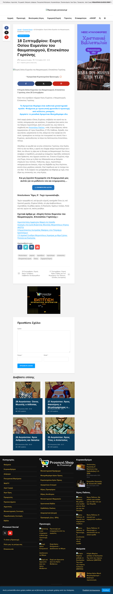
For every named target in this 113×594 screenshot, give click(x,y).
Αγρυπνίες (14, 2)
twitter (25, 247)
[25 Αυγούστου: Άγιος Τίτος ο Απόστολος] (60, 425)
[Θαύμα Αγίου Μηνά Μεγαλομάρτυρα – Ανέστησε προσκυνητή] (80, 575)
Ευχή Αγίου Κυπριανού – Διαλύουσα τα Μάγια (57, 546)
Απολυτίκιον (23, 255)
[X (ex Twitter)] (5, 533)
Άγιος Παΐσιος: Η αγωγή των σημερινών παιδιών (94, 517)
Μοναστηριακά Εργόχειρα (50, 471)
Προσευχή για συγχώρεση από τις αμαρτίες (57, 531)
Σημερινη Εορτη (27, 29)
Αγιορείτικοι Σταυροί (48, 485)
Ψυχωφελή (21, 2)
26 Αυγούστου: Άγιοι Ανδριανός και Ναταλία (27, 438)
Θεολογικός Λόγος (36, 18)
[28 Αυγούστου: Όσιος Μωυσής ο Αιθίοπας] (27, 390)
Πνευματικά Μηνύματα (43, 2)
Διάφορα (33, 2)
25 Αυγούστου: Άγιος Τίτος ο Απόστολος (59, 438)
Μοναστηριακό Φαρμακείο (50, 499)
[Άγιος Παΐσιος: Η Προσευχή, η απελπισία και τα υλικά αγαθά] (80, 535)
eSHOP (93, 18)
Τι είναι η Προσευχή (11, 540)
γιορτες (32, 255)
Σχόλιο (19, 328)
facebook (19, 247)
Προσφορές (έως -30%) (49, 517)
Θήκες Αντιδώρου (47, 494)
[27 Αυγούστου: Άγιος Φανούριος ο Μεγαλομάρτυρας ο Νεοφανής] (60, 390)
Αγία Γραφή (88, 2)
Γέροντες (68, 18)
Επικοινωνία (8, 549)
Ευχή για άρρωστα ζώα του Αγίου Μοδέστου (57, 562)
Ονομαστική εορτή (25, 258)
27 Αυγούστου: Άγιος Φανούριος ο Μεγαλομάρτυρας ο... (59, 404)
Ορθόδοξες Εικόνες (48, 508)
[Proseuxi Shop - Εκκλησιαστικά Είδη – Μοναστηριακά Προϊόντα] (56, 462)
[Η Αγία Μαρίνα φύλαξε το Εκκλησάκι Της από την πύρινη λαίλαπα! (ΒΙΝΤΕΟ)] (80, 561)
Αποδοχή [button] (106, 590)
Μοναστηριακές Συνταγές (14, 511)
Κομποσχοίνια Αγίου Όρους (51, 480)
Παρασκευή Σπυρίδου (26, 60)
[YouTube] (10, 533)
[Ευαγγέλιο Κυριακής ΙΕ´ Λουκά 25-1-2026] (80, 483)
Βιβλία (6, 521)
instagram (31, 247)
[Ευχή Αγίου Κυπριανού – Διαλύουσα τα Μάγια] (43, 549)
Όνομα (19, 355)
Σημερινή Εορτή (54, 18)
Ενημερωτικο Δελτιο (44, 187)
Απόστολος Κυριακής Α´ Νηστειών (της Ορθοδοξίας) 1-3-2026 (93, 469)
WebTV (6, 483)
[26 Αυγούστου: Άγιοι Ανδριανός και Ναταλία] (27, 425)
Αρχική (10, 18)
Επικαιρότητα (80, 18)
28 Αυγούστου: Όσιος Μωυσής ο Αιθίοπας (27, 403)
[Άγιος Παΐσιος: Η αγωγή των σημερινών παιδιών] (80, 519)
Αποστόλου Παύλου (36, 127)
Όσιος (36, 258)
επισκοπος (61, 255)
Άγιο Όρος (74, 2)
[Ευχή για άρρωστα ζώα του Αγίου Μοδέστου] (43, 564)
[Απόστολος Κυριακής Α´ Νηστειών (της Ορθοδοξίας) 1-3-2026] (80, 466)
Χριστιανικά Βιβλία (47, 504)
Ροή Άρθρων (6, 2)
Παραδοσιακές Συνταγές (13, 516)
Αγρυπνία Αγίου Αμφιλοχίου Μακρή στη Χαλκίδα (36, 222)
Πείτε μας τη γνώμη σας (13, 544)
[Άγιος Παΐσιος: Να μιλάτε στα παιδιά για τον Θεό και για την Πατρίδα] (80, 504)
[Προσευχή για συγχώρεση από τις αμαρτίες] (43, 534)
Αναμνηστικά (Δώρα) (48, 513)
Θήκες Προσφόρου (47, 489)
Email (46, 355)
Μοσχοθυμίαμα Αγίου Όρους (51, 475)
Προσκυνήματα (65, 2)
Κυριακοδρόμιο (55, 2)
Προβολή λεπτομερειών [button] (91, 590)
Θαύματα (27, 2)
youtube (37, 247)
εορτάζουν (40, 255)
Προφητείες (80, 2)
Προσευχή (21, 18)
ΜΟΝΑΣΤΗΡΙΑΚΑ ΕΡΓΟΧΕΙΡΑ (101, 2)
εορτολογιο (51, 255)
